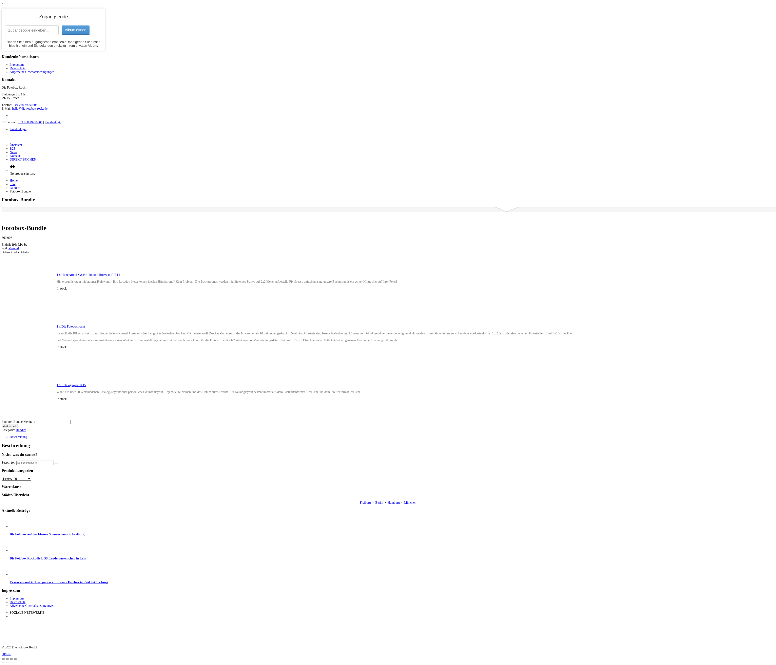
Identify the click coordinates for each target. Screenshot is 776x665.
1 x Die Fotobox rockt (71, 326)
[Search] (56, 463)
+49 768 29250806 (25, 105)
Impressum (17, 64)
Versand (13, 248)
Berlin (379, 502)
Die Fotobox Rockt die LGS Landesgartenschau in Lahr (48, 558)
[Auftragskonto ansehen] (12, 170)
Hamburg (394, 502)
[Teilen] (7, 659)
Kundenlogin (53, 122)
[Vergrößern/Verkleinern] (15, 659)
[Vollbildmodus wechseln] (11, 659)
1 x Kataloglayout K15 (71, 385)
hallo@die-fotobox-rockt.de (29, 108)
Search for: (9, 462)
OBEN (6, 654)
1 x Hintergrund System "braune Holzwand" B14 (88, 274)
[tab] (392, 437)
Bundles (21, 430)
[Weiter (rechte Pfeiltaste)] (7, 662)
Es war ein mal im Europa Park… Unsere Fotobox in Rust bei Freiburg (59, 582)
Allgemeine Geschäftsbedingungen (32, 72)
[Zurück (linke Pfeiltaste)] (3, 662)
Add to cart (9, 426)
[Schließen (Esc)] (3, 659)
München (410, 502)
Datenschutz (17, 68)
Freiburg (365, 502)
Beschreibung (18, 437)
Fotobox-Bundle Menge (17, 421)
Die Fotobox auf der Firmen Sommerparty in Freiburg (47, 534)
